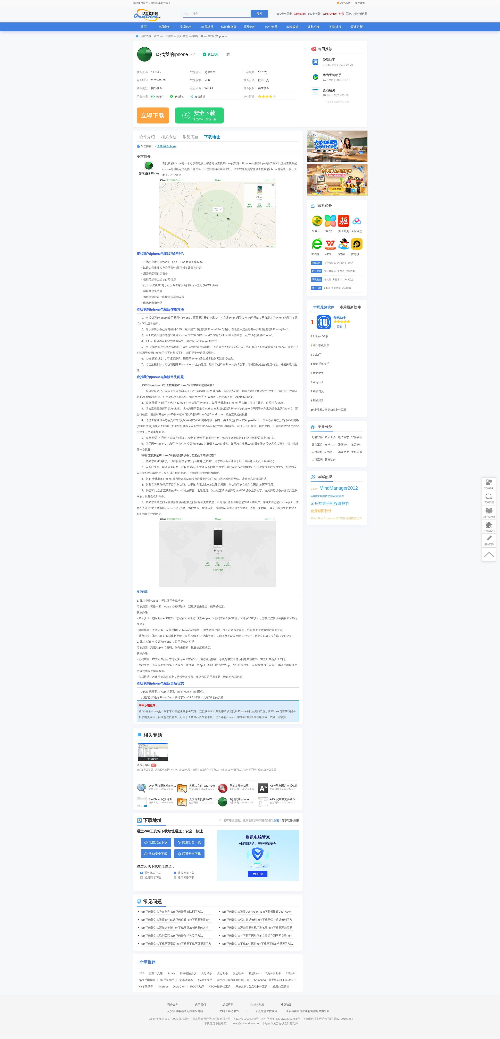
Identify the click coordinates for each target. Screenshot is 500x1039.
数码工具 (197, 36)
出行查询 (317, 459)
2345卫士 (348, 279)
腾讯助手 (342, 262)
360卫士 (317, 231)
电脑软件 (165, 26)
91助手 (317, 354)
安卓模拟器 (330, 452)
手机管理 (356, 452)
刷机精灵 (318, 391)
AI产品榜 (345, 2)
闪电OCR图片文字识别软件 (327, 496)
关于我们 (200, 1004)
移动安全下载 (158, 853)
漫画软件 (343, 444)
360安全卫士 (284, 13)
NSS (141, 973)
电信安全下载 (158, 842)
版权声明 (227, 1004)
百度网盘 (356, 231)
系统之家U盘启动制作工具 (252, 986)
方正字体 (337, 279)
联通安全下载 (191, 853)
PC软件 (168, 36)
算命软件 (330, 459)
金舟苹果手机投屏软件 (330, 503)
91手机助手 (167, 980)
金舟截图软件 (321, 511)
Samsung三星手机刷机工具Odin (274, 980)
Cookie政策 (257, 1004)
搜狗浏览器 (360, 13)
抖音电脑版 (330, 271)
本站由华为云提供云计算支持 (280, 1023)
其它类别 (182, 36)
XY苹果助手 (205, 980)
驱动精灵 (343, 231)
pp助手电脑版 (147, 980)
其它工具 (317, 444)
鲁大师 (327, 279)
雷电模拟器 (357, 254)
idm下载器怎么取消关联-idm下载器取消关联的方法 (172, 935)
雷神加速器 (330, 262)
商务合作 (172, 1004)
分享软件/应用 (290, 820)
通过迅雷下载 (153, 872)
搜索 (259, 13)
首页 (143, 26)
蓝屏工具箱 (156, 973)
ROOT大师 (197, 986)
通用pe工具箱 (280, 986)
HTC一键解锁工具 (220, 986)
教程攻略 (292, 26)
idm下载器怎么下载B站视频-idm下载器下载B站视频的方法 (257, 943)
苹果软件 (207, 26)
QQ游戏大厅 (344, 254)
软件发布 (360, 2)
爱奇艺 (340, 271)
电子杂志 (343, 437)
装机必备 (314, 26)
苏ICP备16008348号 (246, 1018)
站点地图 (286, 1004)
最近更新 (356, 26)
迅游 (350, 262)
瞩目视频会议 (188, 973)
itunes (171, 973)
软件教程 (356, 437)
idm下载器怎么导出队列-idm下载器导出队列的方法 (172, 911)
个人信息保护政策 (266, 1011)
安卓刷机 (317, 452)
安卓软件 (186, 26)
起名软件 (317, 437)
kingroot (163, 986)
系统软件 (250, 26)
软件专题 (271, 26)
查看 (339, 326)
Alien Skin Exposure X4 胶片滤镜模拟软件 (336, 518)
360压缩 (346, 288)
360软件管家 (331, 231)
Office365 (300, 13)
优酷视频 (350, 271)
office (327, 288)
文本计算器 (186, 980)
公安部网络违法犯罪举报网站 (185, 1011)
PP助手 (290, 973)
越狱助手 (343, 452)
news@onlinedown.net (246, 1023)
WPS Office (330, 13)
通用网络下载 (153, 877)
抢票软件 (356, 444)
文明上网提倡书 (229, 1011)
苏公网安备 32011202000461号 (281, 1018)
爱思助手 (206, 973)
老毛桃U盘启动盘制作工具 (233, 980)
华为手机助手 (272, 973)
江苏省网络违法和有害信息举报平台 (307, 1011)
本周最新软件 (350, 307)
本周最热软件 (323, 307)
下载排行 (335, 26)
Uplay (314, 488)
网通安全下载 (191, 842)
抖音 (341, 13)
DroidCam (179, 986)
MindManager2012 (339, 488)
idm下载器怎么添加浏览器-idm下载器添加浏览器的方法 (174, 927)
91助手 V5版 (320, 336)
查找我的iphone (166, 146)
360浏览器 (314, 13)
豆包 (349, 13)
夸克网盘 (336, 288)
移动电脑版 (229, 26)
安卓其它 (330, 444)
